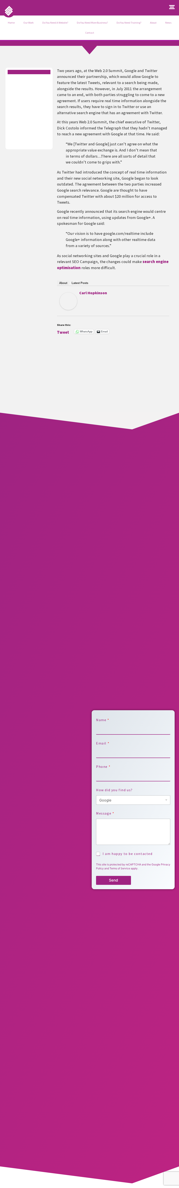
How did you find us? (114, 790)
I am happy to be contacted (128, 853)
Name (102, 720)
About (153, 22)
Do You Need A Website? (55, 22)
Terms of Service (120, 868)
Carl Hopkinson (93, 292)
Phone (103, 767)
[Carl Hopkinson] (68, 308)
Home (11, 22)
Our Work (28, 22)
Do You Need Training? (129, 22)
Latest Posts (80, 283)
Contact (89, 32)
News (168, 22)
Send (113, 880)
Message (105, 813)
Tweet (63, 331)
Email (102, 743)
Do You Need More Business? (92, 22)
